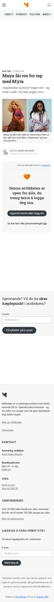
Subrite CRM (42, 597)
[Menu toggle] (4, 5)
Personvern (8, 430)
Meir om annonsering (13, 518)
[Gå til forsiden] (26, 5)
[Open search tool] (49, 5)
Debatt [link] (9, 14)
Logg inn (45, 165)
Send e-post (8, 485)
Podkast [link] (21, 14)
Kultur (6, 71)
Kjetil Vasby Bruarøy (12, 454)
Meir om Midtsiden (12, 422)
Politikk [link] (35, 14)
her (45, 223)
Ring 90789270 (10, 488)
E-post (5, 314)
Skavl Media (20, 597)
